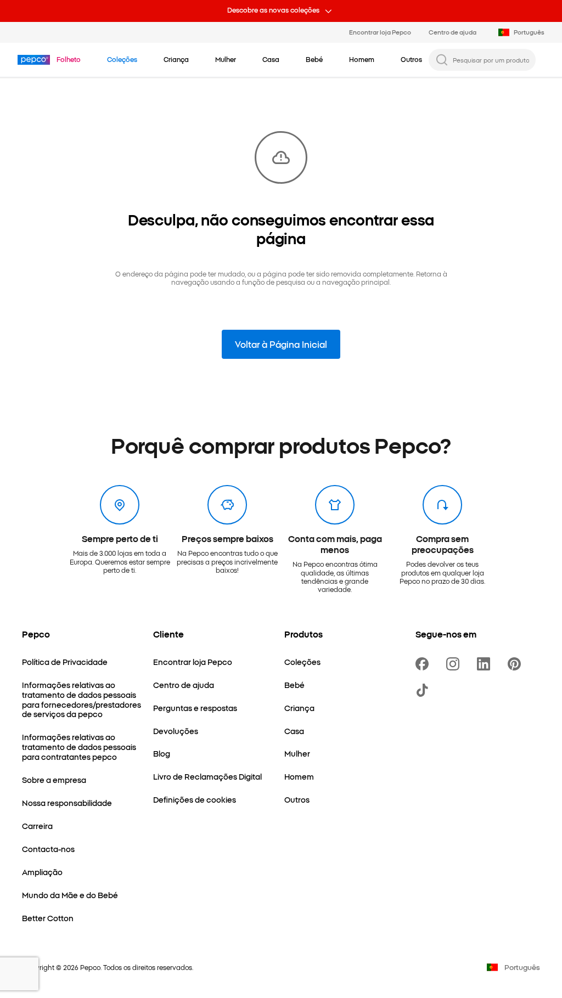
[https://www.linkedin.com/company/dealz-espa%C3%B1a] (485, 663)
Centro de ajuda (452, 31)
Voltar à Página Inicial (281, 344)
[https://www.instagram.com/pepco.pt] (455, 663)
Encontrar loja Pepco (380, 31)
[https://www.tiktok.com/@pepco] (424, 690)
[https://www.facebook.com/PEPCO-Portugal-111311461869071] (424, 663)
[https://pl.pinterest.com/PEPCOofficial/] (516, 663)
